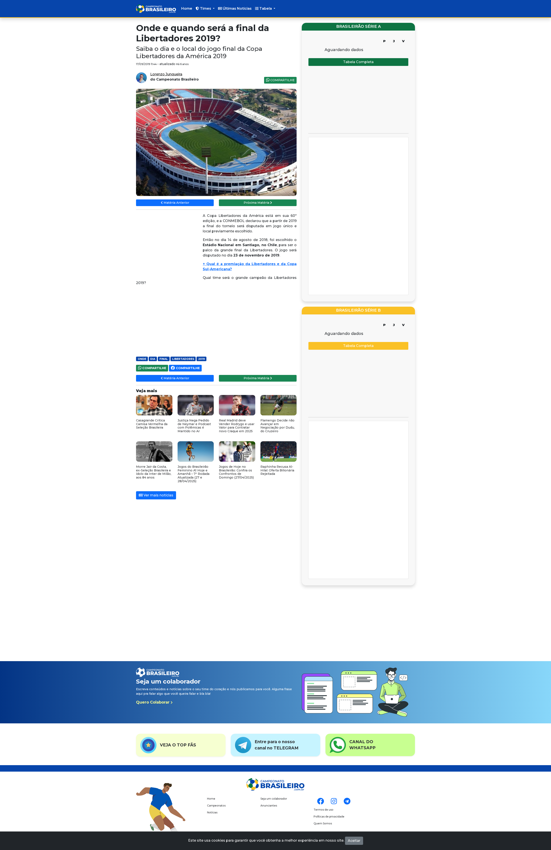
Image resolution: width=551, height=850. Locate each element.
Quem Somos (323, 823)
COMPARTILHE (282, 80)
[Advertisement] (168, 244)
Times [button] (205, 8)
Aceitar (354, 841)
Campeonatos (216, 805)
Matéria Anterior (176, 203)
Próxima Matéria (257, 203)
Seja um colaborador (273, 798)
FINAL (163, 359)
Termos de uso (323, 809)
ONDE (142, 359)
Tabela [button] (265, 8)
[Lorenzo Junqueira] (141, 77)
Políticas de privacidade (329, 816)
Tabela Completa (358, 62)
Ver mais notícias (158, 495)
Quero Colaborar (153, 702)
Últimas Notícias (237, 8)
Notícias (212, 812)
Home (186, 8)
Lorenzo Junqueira (166, 74)
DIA (152, 359)
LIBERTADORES (183, 359)
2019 (201, 359)
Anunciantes (268, 805)
